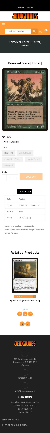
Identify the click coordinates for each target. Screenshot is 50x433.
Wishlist (30, 7)
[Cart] (46, 31)
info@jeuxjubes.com (25, 391)
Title (4, 148)
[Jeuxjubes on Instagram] (28, 3)
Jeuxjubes (25, 46)
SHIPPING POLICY (10, 419)
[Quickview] (19, 314)
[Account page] (40, 31)
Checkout (20, 7)
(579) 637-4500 (25, 378)
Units (4, 172)
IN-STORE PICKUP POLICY (14, 425)
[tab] (24, 191)
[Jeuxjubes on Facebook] (22, 3)
